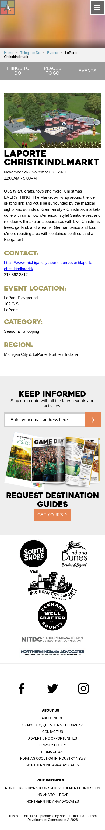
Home (8, 53)
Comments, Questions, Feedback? (52, 725)
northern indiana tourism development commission (52, 788)
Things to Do (30, 53)
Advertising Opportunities (52, 738)
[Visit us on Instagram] (83, 688)
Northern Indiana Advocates (52, 765)
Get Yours (50, 515)
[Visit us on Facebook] (21, 688)
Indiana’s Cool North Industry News (52, 758)
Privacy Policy (52, 745)
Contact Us (52, 732)
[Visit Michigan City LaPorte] (52, 585)
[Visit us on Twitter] (52, 688)
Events (52, 53)
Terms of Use (53, 752)
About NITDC (53, 718)
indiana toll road (53, 795)
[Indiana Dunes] (74, 554)
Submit (93, 419)
